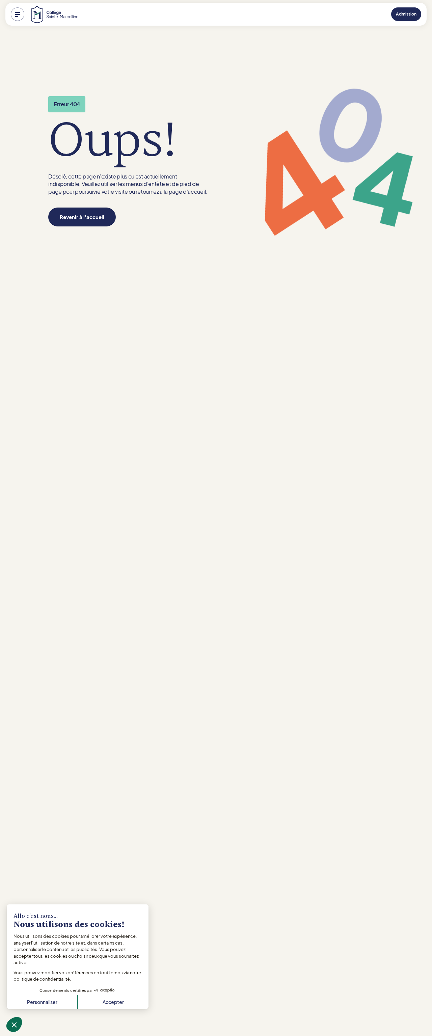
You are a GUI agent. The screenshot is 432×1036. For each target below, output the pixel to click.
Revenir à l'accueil (82, 217)
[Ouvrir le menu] (17, 14)
